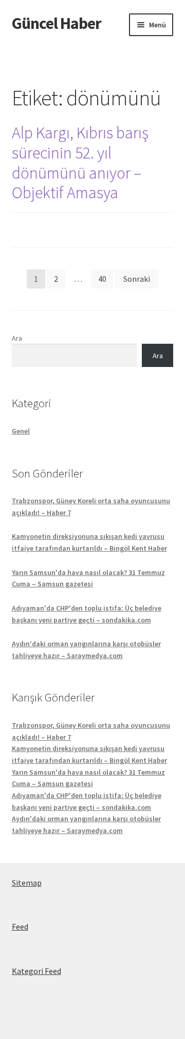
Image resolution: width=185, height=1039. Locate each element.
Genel (21, 431)
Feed (20, 926)
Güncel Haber (56, 23)
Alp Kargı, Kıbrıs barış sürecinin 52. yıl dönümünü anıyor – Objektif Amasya (80, 162)
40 (102, 279)
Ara (17, 338)
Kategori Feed (36, 971)
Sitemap (27, 882)
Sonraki (136, 279)
